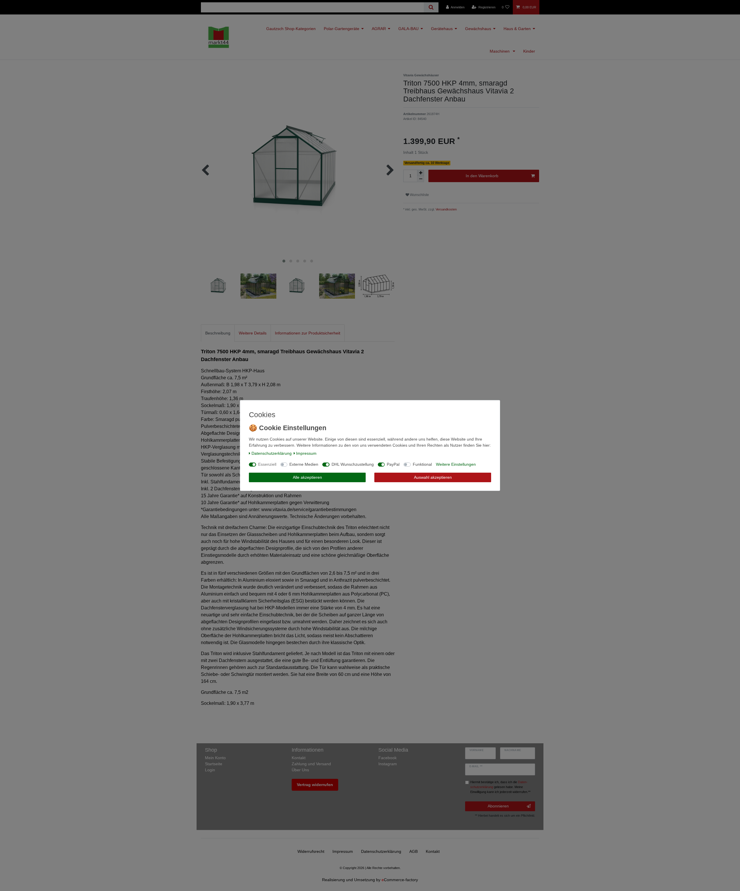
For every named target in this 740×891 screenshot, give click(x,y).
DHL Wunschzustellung (353, 464)
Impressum (306, 453)
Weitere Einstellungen (456, 464)
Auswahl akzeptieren (433, 477)
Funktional (422, 464)
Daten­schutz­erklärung (271, 453)
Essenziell (267, 464)
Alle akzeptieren (307, 477)
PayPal (393, 464)
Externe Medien (303, 464)
